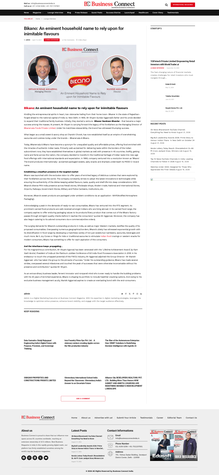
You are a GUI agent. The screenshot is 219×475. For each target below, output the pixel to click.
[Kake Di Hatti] (157, 87)
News (26, 13)
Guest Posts (97, 13)
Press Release (81, 13)
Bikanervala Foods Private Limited (39, 128)
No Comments (69, 40)
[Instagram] (29, 457)
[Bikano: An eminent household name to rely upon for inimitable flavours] (80, 100)
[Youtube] (46, 457)
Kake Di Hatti (170, 84)
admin (28, 40)
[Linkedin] (35, 457)
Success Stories (113, 13)
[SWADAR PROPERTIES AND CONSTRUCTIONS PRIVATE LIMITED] (42, 363)
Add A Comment (83, 399)
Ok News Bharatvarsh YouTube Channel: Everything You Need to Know (86, 437)
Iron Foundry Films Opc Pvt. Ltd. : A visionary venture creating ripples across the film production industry (82, 343)
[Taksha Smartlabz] (157, 99)
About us (85, 417)
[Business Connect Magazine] (109, 4)
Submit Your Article (126, 417)
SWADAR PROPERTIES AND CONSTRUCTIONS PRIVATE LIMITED (40, 379)
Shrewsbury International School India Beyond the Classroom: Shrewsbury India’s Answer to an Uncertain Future (83, 380)
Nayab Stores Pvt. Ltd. (174, 108)
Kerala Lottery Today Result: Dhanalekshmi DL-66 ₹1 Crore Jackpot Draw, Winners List (88, 457)
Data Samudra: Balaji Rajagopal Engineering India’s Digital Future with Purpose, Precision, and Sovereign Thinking (40, 344)
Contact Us (191, 417)
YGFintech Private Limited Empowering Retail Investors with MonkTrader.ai (173, 63)
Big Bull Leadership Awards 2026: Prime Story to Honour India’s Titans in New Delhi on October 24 (87, 447)
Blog (69, 13)
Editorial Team (174, 417)
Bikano (29, 108)
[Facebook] (23, 457)
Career (160, 417)
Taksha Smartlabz (172, 96)
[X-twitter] (40, 457)
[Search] (166, 5)
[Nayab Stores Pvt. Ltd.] (157, 110)
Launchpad (129, 13)
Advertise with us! (104, 417)
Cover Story (158, 13)
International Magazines (183, 5)
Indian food (105, 236)
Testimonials (173, 13)
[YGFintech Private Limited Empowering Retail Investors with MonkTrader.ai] (173, 45)
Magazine (37, 13)
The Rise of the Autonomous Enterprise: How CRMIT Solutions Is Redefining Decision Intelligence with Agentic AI (122, 343)
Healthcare (144, 13)
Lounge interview (55, 13)
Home (74, 417)
